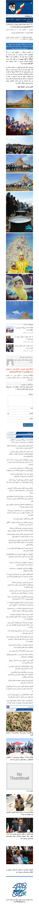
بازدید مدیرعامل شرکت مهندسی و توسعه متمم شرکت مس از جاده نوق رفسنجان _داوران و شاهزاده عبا (19, 639)
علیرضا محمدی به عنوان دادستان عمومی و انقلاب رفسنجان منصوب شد (19, 871)
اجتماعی (12, 27)
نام (31, 408)
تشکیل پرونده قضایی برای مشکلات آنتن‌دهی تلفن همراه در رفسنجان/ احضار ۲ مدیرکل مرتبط (20, 490)
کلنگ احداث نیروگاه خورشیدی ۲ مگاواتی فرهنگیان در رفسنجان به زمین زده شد (19, 758)
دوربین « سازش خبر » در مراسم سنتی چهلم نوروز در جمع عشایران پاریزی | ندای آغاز (19, 377)
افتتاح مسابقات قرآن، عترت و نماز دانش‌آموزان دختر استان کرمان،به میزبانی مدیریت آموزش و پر (19, 688)
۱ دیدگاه (25, 39)
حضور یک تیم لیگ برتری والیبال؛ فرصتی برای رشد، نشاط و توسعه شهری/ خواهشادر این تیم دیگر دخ (20, 624)
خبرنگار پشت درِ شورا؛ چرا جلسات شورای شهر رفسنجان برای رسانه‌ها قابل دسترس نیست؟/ (20, 498)
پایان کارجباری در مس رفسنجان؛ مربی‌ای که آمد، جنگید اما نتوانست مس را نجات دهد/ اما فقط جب (20, 512)
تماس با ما (30, 791)
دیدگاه (30, 394)
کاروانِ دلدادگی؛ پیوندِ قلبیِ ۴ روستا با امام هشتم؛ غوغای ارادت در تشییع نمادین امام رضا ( (20, 482)
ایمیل (31, 413)
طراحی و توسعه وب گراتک (19, 901)
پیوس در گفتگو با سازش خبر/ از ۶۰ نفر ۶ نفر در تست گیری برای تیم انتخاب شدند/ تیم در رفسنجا (20, 462)
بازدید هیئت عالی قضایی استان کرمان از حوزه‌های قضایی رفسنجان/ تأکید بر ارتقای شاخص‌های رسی (21, 453)
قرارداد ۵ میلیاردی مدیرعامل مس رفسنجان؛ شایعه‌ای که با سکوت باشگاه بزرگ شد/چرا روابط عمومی (20, 542)
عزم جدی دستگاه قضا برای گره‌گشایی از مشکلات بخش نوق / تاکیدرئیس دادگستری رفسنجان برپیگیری (20, 674)
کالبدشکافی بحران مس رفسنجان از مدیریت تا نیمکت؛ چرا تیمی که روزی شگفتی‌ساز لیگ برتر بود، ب (20, 576)
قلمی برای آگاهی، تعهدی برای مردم (23, 519)
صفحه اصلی (19, 27)
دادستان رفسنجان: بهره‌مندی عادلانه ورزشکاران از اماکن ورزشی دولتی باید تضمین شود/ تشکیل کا (20, 584)
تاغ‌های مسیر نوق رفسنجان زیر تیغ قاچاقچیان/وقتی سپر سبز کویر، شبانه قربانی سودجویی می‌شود (19, 556)
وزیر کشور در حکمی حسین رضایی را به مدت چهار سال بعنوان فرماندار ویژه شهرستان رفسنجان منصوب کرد (19, 836)
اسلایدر (12, 37)
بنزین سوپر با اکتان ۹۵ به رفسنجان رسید (21, 651)
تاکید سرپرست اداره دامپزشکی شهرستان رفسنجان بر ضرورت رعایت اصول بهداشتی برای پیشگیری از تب (19, 616)
